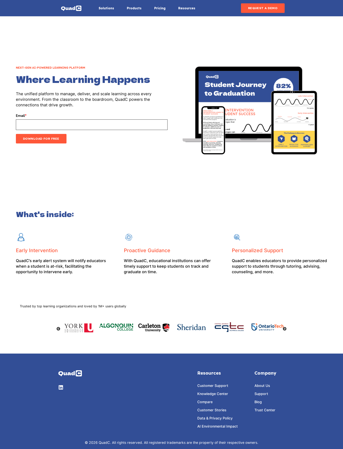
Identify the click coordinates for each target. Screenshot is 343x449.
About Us (262, 385)
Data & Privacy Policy (215, 418)
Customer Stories (211, 410)
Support (261, 393)
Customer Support (212, 385)
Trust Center (264, 410)
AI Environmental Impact (217, 426)
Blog (258, 402)
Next (285, 329)
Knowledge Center (212, 393)
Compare (205, 402)
